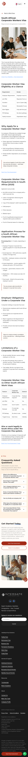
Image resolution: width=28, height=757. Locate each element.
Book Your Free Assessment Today (10, 443)
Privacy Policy (4, 713)
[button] (19, 3)
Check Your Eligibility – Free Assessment (12, 77)
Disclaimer (23, 713)
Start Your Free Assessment (8, 172)
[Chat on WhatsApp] (25, 754)
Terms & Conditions (14, 713)
